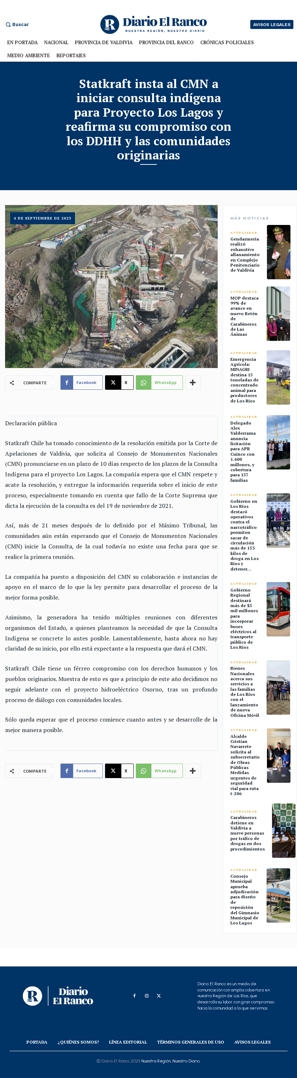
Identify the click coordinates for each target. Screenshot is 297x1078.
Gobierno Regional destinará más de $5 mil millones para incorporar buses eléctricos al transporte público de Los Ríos (244, 618)
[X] (159, 996)
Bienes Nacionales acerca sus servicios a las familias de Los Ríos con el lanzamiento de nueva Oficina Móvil (244, 691)
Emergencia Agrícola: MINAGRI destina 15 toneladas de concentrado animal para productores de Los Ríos (244, 380)
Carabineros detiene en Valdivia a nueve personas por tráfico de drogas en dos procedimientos (247, 833)
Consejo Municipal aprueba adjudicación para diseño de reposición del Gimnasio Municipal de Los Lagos (244, 899)
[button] (16, 24)
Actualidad (244, 232)
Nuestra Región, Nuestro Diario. (170, 1061)
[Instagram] (146, 996)
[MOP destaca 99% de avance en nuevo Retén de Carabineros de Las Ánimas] (278, 314)
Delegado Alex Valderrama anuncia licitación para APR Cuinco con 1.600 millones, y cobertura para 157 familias (243, 451)
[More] (193, 382)
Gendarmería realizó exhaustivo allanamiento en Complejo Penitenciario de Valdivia (245, 254)
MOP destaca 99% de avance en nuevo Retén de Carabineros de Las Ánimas (244, 316)
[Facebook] (134, 996)
